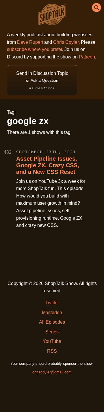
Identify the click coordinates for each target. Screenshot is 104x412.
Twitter (52, 302)
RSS (52, 351)
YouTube (52, 341)
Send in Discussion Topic (42, 80)
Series (52, 331)
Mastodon (52, 312)
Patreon (87, 56)
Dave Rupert (30, 42)
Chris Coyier (66, 42)
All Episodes (52, 322)
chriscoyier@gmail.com (52, 372)
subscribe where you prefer (34, 49)
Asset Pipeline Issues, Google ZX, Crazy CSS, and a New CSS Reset (47, 165)
